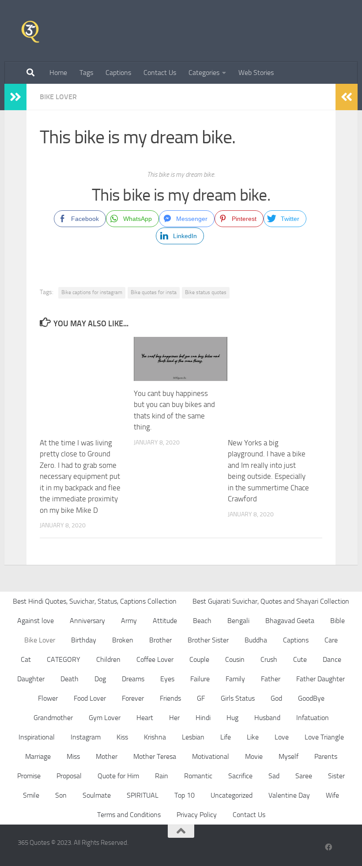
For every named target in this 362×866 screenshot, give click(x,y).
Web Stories (256, 72)
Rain (161, 776)
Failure (200, 679)
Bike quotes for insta (154, 292)
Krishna (155, 737)
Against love (35, 620)
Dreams (133, 679)
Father (270, 679)
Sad (273, 776)
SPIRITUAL (142, 795)
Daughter (31, 679)
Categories (204, 72)
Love (282, 737)
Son (61, 795)
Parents (325, 756)
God (276, 698)
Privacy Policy (197, 814)
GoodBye (311, 698)
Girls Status (238, 698)
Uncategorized (232, 795)
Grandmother (53, 717)
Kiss (122, 737)
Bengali (238, 620)
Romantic (198, 776)
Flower (48, 698)
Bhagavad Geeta (289, 620)
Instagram (86, 737)
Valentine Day (289, 795)
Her (174, 717)
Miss (73, 756)
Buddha (256, 640)
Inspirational (37, 737)
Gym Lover (105, 717)
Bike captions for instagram (91, 292)
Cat (26, 659)
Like (253, 737)
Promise (29, 776)
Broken (122, 640)
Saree (303, 776)
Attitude (165, 620)
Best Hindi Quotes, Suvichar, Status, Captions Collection (95, 601)
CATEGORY (63, 659)
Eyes (167, 679)
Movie (254, 756)
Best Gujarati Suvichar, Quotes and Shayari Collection (270, 601)
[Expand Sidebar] (15, 97)
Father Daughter (320, 679)
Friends (170, 698)
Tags (86, 72)
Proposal (69, 776)
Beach (202, 620)
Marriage (38, 756)
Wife (332, 795)
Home (58, 72)
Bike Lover (58, 97)
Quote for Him (118, 776)
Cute (300, 659)
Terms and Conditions (129, 814)
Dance (332, 659)
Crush (268, 659)
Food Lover (90, 698)
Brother (160, 640)
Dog (100, 679)
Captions (118, 72)
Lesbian (193, 737)
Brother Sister (208, 640)
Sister (336, 776)
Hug (232, 717)
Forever (133, 698)
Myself (288, 756)
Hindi (203, 717)
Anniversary (87, 620)
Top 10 (184, 795)
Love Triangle (324, 737)
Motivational (210, 756)
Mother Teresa (154, 756)
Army (129, 620)
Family (235, 679)
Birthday (83, 640)
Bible (337, 620)
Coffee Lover (154, 659)
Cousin (235, 659)
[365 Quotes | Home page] (30, 31)
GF (201, 698)
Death (69, 679)
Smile (31, 795)
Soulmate (97, 795)
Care (331, 640)
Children (108, 659)
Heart (144, 717)
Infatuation (312, 717)
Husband (267, 717)
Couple (199, 659)
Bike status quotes (205, 292)
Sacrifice (240, 776)
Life (225, 737)
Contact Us (159, 72)
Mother (106, 756)
